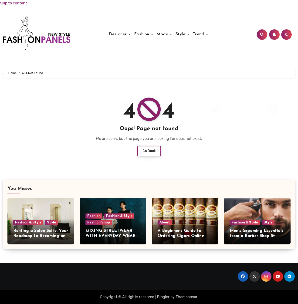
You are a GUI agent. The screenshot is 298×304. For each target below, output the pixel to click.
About (164, 222)
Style (181, 34)
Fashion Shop (98, 222)
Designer (119, 34)
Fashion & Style (28, 222)
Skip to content (13, 3)
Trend (199, 34)
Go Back (149, 151)
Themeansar (186, 297)
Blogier (163, 297)
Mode (163, 34)
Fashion (142, 34)
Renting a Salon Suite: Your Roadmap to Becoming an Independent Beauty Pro (40, 236)
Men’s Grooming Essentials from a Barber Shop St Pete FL (257, 236)
